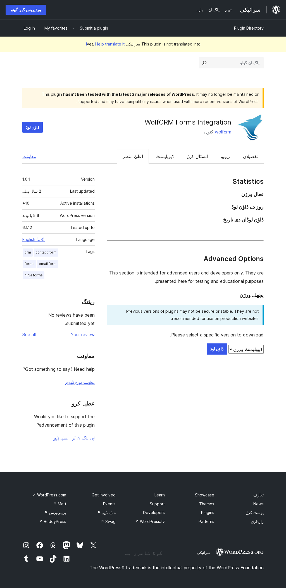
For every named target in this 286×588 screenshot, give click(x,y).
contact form (45, 252)
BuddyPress (52, 521)
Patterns (206, 521)
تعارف (258, 495)
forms (29, 264)
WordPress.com (49, 495)
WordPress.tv (150, 521)
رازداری (257, 521)
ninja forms (34, 275)
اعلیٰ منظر (133, 156)
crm (28, 252)
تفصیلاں (250, 156)
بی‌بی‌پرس (55, 512)
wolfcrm (223, 132)
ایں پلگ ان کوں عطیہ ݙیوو (74, 438)
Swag (108, 521)
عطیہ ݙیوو (106, 512)
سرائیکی (203, 552)
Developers (154, 512)
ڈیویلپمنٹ (165, 156)
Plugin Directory (249, 28)
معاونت (29, 156)
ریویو (225, 156)
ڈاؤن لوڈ (32, 127)
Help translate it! (105, 44)
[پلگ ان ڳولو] (204, 62)
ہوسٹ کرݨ (255, 512)
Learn (159, 495)
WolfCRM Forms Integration (188, 122)
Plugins (207, 512)
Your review (83, 334)
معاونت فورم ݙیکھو (80, 382)
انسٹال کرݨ (197, 156)
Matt (59, 503)
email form (47, 264)
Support (157, 503)
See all (29, 334)
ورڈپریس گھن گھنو (26, 9)
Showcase (204, 495)
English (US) (33, 239)
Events (109, 503)
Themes (206, 503)
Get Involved (104, 495)
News (258, 503)
